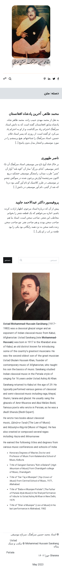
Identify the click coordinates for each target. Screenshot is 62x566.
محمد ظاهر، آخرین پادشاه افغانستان (34, 114)
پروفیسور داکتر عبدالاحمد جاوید (37, 202)
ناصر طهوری (50, 158)
